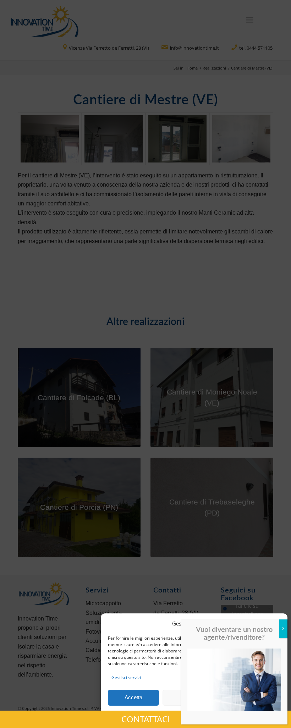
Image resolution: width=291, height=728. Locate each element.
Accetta (133, 697)
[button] (276, 623)
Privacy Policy (207, 714)
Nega (188, 697)
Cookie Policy (177, 714)
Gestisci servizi (126, 677)
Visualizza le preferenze (248, 697)
